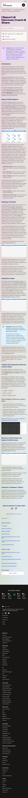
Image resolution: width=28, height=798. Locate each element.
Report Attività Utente (7, 443)
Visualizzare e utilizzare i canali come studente (11, 559)
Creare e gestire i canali (6, 556)
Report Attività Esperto (7, 528)
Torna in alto (4, 518)
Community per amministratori (13, 11)
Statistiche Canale (5, 534)
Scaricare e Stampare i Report (8, 544)
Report (14, 405)
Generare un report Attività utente (8, 563)
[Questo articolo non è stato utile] (16, 508)
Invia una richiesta (18, 514)
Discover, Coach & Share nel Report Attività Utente (11, 541)
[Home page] (7, 5)
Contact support (13, 573)
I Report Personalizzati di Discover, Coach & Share (11, 537)
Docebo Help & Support (7, 9)
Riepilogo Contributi (6, 531)
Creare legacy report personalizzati (8, 566)
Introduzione (4, 525)
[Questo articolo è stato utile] (12, 508)
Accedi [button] (25, 1)
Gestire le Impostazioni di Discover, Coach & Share (10, 553)
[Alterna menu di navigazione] (23, 5)
